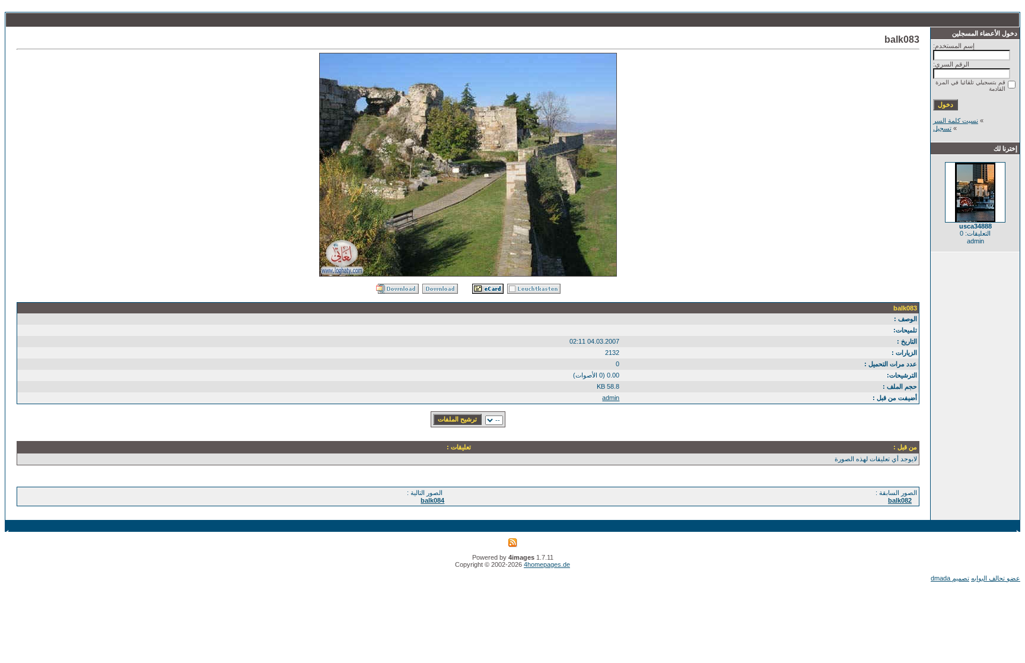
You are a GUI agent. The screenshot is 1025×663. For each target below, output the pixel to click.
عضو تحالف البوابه (995, 578)
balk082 (900, 500)
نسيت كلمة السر (955, 120)
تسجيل (942, 128)
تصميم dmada (950, 578)
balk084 (432, 500)
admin (610, 397)
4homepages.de (547, 564)
